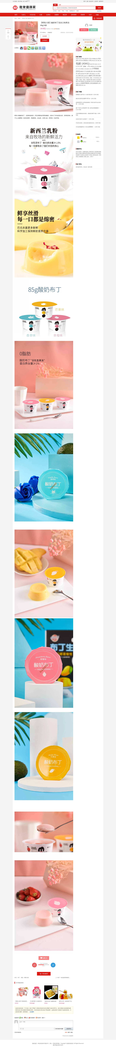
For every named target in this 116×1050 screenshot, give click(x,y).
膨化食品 (98, 77)
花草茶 (95, 79)
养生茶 (94, 60)
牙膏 (80, 75)
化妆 (92, 64)
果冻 (22, 977)
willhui (84, 141)
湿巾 (89, 73)
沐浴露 (89, 71)
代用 (80, 60)
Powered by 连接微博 (68, 1035)
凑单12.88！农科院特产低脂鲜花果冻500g (69, 1001)
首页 (16, 14)
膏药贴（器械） (90, 77)
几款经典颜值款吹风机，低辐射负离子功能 (86, 113)
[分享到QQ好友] (21, 48)
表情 (21, 1028)
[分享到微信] (29, 48)
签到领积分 (84, 30)
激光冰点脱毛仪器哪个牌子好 (83, 98)
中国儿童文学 (86, 58)
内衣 (59, 11)
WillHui (44, 32)
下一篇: (65, 977)
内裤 (99, 60)
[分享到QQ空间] (32, 48)
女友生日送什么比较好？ (82, 119)
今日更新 (15, 1)
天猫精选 (50, 32)
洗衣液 (83, 73)
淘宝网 (39, 1017)
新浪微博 (32, 1017)
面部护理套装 (87, 83)
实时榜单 (73, 14)
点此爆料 (32, 1011)
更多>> (43, 1017)
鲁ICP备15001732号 (58, 1045)
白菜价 (48, 14)
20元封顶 (32, 14)
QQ (27, 1017)
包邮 (82, 63)
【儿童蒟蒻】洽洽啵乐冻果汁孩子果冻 (39, 1001)
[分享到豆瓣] (36, 48)
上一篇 (57, 977)
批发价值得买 (70, 1043)
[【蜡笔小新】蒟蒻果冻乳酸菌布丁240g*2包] (22, 992)
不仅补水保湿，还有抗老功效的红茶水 (85, 123)
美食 (19, 18)
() (45, 958)
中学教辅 (94, 58)
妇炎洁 (89, 68)
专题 (97, 14)
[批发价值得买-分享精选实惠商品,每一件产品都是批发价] (26, 8)
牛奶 (67, 11)
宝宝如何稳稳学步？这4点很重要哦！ (85, 126)
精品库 (65, 14)
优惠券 (57, 14)
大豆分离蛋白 (82, 68)
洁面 (95, 71)
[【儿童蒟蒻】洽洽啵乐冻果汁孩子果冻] (36, 992)
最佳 (72, 1032)
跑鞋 (78, 11)
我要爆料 (99, 18)
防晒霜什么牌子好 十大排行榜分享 (84, 94)
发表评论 (69, 1028)
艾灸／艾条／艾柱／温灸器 (84, 79)
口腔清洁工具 (94, 66)
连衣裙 (54, 11)
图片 (23, 1028)
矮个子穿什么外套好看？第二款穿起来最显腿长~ (87, 108)
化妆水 (97, 64)
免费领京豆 (72, 11)
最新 (66, 1032)
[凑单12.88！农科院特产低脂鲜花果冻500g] (66, 992)
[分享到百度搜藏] (44, 48)
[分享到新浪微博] (25, 48)
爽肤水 (94, 73)
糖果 (92, 75)
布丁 (19, 977)
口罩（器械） (84, 66)
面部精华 (97, 83)
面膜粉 (78, 83)
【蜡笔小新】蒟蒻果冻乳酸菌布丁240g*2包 (25, 1001)
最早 (69, 1032)
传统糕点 (87, 60)
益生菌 (86, 75)
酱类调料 (90, 81)
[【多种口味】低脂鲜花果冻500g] (51, 992)
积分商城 (20, 1)
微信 (22, 1017)
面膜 (99, 81)
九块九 (23, 14)
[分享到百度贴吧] (40, 48)
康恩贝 (83, 71)
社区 (90, 14)
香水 (83, 85)
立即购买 (44, 40)
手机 (63, 11)
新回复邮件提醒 (59, 1028)
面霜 (78, 85)
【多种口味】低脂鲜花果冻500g (52, 1001)
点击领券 (45, 36)
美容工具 (82, 77)
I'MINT (78, 58)
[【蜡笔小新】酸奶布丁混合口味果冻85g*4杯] (26, 33)
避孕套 (83, 81)
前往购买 (45, 973)
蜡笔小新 (26, 977)
